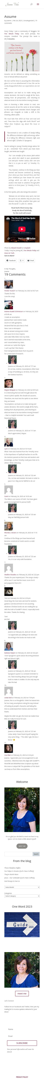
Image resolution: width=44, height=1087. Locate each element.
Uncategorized (29, 20)
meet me (22, 993)
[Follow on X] (10, 1018)
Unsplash (27, 248)
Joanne (8, 20)
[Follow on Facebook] (6, 1018)
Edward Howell (16, 248)
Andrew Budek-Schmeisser (13, 311)
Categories (8, 893)
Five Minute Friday (11, 34)
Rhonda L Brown (10, 533)
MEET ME (22, 846)
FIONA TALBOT (9, 291)
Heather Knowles (10, 575)
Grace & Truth (9, 253)
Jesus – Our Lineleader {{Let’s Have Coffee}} (19, 878)
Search (36, 854)
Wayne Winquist (9, 390)
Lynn (6, 449)
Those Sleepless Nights (12, 868)
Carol (6, 496)
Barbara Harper (9, 653)
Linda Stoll (8, 698)
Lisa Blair (7, 755)
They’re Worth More (11, 874)
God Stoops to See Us (12, 881)
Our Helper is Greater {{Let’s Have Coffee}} (19, 871)
